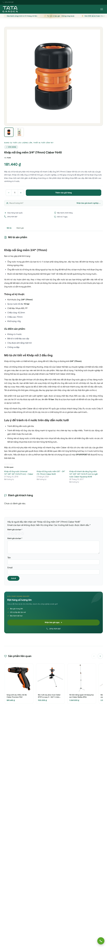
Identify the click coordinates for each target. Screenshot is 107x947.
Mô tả (9, 228)
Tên (9, 557)
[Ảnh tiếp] (99, 76)
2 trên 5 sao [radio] (12, 533)
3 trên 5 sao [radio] (15, 533)
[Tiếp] (100, 656)
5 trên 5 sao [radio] (22, 533)
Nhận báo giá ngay (52, 622)
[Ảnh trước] (8, 76)
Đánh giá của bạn (14, 529)
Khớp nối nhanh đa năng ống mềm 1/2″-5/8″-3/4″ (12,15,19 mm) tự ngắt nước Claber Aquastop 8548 (83, 474)
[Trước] (94, 656)
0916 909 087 (9, 2)
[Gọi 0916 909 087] (100, 940)
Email (9, 567)
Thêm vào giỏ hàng (63, 192)
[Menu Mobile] (101, 9)
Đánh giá (20, 228)
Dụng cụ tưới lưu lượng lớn (18, 143)
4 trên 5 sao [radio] (19, 533)
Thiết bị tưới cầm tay (43, 143)
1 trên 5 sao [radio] (9, 533)
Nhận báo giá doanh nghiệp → (89, 203)
